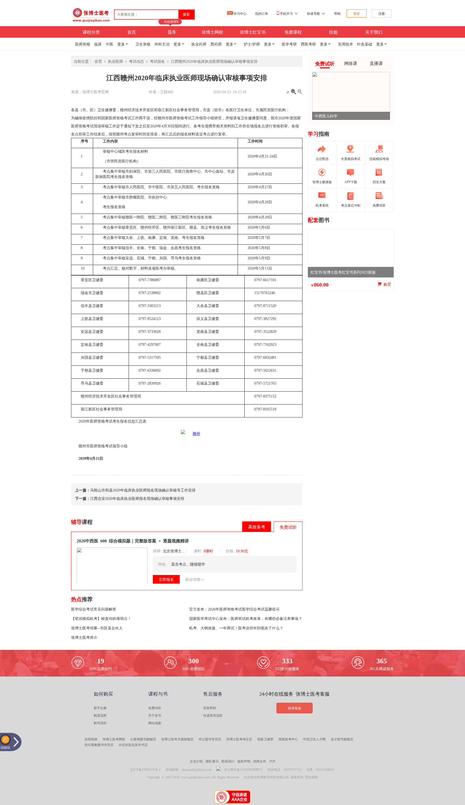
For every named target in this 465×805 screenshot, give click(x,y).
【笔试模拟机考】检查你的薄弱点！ (101, 618)
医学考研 (289, 44)
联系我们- (228, 761)
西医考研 (308, 44)
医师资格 (82, 44)
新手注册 (100, 707)
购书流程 (100, 722)
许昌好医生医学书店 (133, 744)
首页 (131, 32)
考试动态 (136, 61)
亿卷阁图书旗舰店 (143, 739)
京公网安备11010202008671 (243, 769)
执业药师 (198, 44)
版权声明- (244, 761)
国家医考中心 (288, 739)
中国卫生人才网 (314, 739)
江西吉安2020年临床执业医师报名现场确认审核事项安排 (137, 498)
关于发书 (154, 715)
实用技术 (345, 44)
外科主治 (162, 44)
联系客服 (294, 708)
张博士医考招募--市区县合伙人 (97, 628)
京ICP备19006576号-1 (145, 769)
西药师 (216, 44)
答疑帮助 (209, 707)
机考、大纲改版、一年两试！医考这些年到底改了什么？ (236, 628)
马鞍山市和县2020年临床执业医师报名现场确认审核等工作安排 (143, 490)
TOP (272, 761)
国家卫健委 (265, 739)
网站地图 (154, 722)
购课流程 (100, 715)
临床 (98, 44)
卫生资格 (142, 44)
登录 (356, 13)
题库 (172, 32)
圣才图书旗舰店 (342, 739)
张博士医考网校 (114, 739)
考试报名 (157, 61)
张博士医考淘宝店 (239, 739)
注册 (381, 13)
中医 (109, 44)
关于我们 (373, 32)
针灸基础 (364, 44)
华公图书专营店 (210, 739)
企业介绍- (197, 761)
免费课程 (293, 32)
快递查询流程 (213, 715)
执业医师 (115, 61)
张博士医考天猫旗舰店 (177, 739)
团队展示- (213, 761)
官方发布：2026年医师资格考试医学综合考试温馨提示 (234, 609)
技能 (333, 32)
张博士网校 (212, 32)
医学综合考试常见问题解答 (93, 609)
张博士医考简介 (84, 637)
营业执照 (311, 777)
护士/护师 (252, 44)
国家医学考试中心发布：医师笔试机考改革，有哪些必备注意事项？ (245, 618)
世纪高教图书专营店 (99, 744)
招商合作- (260, 761)
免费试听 (154, 707)
